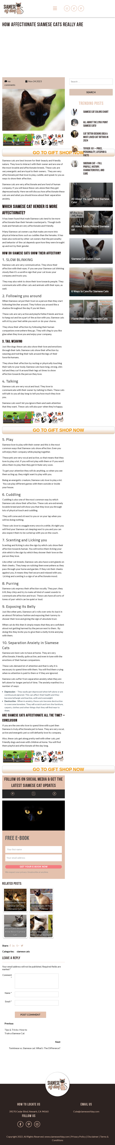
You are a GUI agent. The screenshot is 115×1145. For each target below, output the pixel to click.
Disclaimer (92, 1136)
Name (8, 993)
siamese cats (23, 951)
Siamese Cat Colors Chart (95, 112)
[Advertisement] (57, 52)
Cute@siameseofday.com (86, 1111)
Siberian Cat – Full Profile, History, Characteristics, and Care (93, 168)
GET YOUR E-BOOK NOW (33, 866)
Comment (7, 976)
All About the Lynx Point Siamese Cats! (95, 124)
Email (8, 1001)
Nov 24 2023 (35, 81)
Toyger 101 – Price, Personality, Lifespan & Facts (94, 152)
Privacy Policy (78, 1136)
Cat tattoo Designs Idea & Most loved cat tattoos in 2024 (95, 137)
